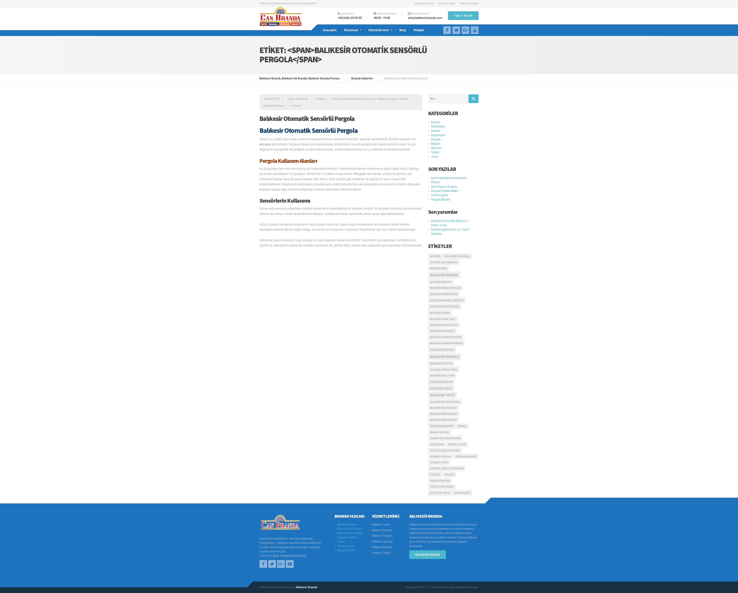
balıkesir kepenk (440, 313)
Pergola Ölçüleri (440, 199)
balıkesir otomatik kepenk (445, 337)
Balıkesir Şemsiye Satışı (443, 420)
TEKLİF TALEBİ (463, 15)
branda (462, 426)
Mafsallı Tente (457, 444)
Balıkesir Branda (424, 3)
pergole (404, 98)
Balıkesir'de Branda (457, 256)
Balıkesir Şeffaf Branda (443, 414)
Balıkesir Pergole (469, 3)
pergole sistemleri (442, 487)
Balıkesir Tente (447, 3)
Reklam (435, 143)
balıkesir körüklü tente (444, 325)
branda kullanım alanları (445, 438)
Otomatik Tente (439, 462)
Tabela (435, 152)
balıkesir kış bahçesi (442, 331)
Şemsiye (436, 148)
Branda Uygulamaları (443, 229)
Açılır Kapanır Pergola (444, 186)
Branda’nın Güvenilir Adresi (447, 220)
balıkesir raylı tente (442, 375)
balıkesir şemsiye (441, 426)
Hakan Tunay (439, 225)
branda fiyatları (439, 432)
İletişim (419, 30)
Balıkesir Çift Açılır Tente (445, 402)
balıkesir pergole (387, 98)
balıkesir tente (442, 395)
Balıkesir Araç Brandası (443, 262)
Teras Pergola (439, 195)
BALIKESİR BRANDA (427, 554)
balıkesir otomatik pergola (446, 343)
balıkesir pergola (442, 349)
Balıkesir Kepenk (382, 547)
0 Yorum (296, 105)
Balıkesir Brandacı (440, 282)
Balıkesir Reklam (441, 382)
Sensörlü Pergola (273, 105)
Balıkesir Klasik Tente (442, 319)
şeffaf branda (462, 493)
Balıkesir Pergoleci (441, 363)
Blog (402, 30)
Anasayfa (330, 30)
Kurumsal (351, 30)
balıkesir (435, 256)
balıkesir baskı (438, 268)
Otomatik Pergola (440, 456)
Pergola (435, 474)
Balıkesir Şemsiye (382, 541)
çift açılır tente (440, 493)
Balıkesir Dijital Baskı (444, 306)
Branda (435, 122)
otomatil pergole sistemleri (446, 468)
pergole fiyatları (440, 481)
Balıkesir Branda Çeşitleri (446, 300)
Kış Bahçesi (438, 135)
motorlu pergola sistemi (445, 450)
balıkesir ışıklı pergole (443, 408)
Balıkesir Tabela (441, 388)
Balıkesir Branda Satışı (443, 294)
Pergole (320, 98)
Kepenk (435, 130)
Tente (434, 156)
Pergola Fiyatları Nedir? (445, 190)
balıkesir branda (444, 275)
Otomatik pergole (465, 456)
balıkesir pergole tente (443, 369)
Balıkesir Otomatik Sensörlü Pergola (353, 98)
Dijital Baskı (438, 126)
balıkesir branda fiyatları (445, 288)
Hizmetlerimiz (378, 30)
